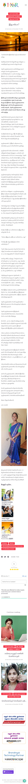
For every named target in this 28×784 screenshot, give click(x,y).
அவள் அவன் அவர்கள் (19, 694)
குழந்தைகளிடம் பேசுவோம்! (14, 16)
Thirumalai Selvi (8, 549)
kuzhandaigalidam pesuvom (13, 546)
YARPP (11, 538)
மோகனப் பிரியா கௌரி (14, 696)
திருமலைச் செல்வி (14, 19)
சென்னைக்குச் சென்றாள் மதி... (14, 701)
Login (25, 576)
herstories (9, 29)
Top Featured (14, 13)
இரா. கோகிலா (19, 646)
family (5, 543)
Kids (12, 543)
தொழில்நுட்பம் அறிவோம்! (14, 649)
